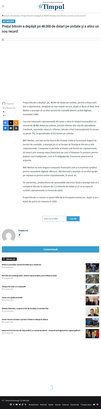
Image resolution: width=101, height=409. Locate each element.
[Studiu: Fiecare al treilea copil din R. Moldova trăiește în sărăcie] (92, 322)
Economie (74, 404)
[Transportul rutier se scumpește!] (92, 289)
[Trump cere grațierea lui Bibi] (92, 300)
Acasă (6, 15)
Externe (65, 404)
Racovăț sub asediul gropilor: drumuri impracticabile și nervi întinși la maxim (29, 275)
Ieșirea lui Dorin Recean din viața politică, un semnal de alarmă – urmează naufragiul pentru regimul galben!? (41, 330)
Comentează (50, 249)
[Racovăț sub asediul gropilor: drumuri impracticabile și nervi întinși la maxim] (92, 278)
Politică (43, 404)
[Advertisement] (50, 359)
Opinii (50, 404)
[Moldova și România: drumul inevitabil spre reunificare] (92, 268)
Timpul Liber (86, 404)
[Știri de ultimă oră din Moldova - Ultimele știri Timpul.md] (50, 6)
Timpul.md (10, 104)
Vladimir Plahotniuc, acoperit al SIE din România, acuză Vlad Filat (25, 308)
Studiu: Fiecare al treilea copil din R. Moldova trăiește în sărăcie (25, 319)
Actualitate (15, 15)
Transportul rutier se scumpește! (14, 286)
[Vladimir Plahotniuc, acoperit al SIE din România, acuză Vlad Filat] (92, 311)
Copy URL (73, 219)
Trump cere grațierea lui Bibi (12, 297)
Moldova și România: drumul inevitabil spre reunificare (21, 265)
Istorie (58, 404)
